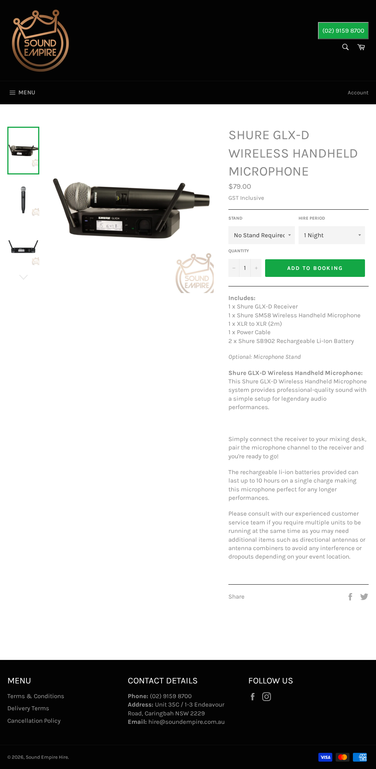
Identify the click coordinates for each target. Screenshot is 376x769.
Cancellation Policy (34, 720)
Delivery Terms (28, 708)
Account (358, 92)
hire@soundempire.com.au (186, 721)
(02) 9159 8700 (343, 30)
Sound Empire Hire (47, 757)
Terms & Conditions (35, 696)
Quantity (238, 250)
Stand (235, 218)
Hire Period (312, 218)
